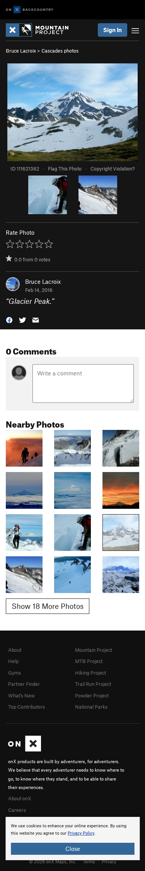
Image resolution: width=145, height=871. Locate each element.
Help (13, 661)
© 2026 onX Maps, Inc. (52, 861)
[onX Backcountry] (29, 10)
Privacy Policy (81, 833)
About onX (19, 798)
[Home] (41, 30)
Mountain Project (93, 650)
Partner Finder (24, 684)
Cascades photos (59, 51)
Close (72, 848)
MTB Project (88, 661)
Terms (89, 861)
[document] (72, 838)
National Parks (91, 707)
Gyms (14, 673)
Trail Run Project (93, 684)
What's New (21, 695)
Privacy (109, 861)
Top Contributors (26, 707)
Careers (17, 810)
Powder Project (92, 695)
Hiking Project (90, 673)
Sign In (112, 29)
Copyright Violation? (112, 168)
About (14, 650)
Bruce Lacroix (21, 51)
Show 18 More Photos (48, 606)
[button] (9, 319)
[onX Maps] (24, 750)
